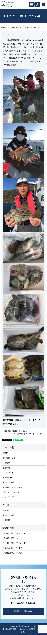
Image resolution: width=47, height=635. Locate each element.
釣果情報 (14, 27)
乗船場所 (6, 468)
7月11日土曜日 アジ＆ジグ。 (15, 543)
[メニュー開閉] (43, 4)
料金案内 (6, 463)
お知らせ (6, 510)
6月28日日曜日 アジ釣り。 (14, 553)
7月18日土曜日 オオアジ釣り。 (16, 538)
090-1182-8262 (26, 603)
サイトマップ (8, 497)
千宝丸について (9, 458)
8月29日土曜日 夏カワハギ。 (15, 533)
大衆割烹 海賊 (8, 482)
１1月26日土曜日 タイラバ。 (15, 431)
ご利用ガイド (8, 473)
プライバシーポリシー (12, 492)
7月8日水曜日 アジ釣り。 (14, 548)
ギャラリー (7, 478)
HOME (3, 27)
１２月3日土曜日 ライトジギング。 (29, 434)
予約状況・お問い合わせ (13, 487)
